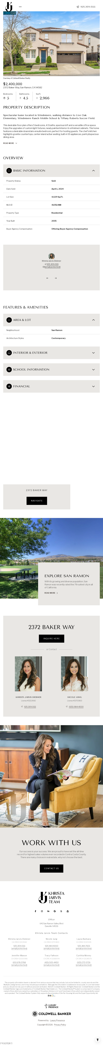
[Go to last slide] (47, 278)
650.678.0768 (19, 962)
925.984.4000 (51, 946)
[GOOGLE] (54, 911)
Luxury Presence (57, 1020)
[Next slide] (55, 278)
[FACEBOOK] (35, 911)
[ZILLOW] (67, 911)
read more (50, 593)
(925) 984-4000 (76, 707)
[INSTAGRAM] (42, 911)
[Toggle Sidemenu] (19, 6)
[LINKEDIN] (48, 911)
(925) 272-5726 (83, 962)
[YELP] (61, 911)
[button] (51, 868)
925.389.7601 (84, 946)
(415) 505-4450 (52, 962)
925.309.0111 (88, 7)
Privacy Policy (60, 1025)
